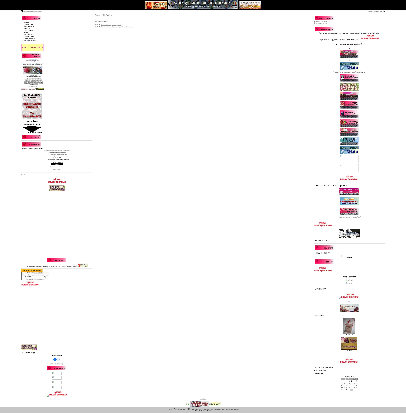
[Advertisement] (56, 224)
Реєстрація (33, 11)
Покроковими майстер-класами (58, 154)
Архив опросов (60, 166)
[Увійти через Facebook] (55, 359)
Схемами (58, 155)
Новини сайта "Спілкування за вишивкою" (35, 275)
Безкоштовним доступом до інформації (58, 159)
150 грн (350, 280)
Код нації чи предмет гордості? (111, 25)
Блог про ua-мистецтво (32, 47)
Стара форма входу (56, 364)
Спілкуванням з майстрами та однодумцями (58, 150)
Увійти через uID (56, 355)
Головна (26, 11)
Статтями (58, 157)
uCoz (204, 410)
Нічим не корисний (58, 162)
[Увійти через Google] (58, 359)
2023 (103, 15)
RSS (209, 410)
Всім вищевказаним (58, 160)
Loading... (203, 399)
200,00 (350, 283)
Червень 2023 (349, 377)
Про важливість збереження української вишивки (116, 27)
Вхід (40, 11)
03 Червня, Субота (101, 21)
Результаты (53, 166)
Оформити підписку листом (35, 279)
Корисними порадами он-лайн (58, 152)
